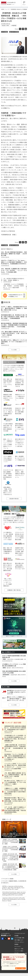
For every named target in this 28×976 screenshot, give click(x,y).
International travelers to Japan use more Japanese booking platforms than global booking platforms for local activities (14, 893)
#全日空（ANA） (6, 25)
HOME (2, 9)
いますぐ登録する (21, 968)
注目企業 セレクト (9, 362)
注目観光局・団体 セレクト (12, 514)
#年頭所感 (13, 25)
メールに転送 (4, 32)
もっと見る (14, 349)
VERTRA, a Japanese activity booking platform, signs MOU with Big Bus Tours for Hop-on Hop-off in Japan (13, 887)
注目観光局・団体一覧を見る (14, 590)
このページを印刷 (14, 32)
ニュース (7, 9)
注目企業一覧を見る (14, 498)
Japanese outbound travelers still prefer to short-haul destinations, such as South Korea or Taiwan (13, 899)
